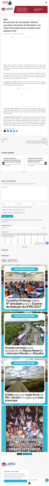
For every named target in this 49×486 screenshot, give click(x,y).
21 (11, 241)
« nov (23, 246)
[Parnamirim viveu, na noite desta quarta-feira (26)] (24, 429)
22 (17, 241)
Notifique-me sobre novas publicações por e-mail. (14, 212)
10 (31, 238)
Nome (3, 203)
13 (4, 239)
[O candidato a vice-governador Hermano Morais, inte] (24, 335)
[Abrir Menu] (46, 2)
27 (4, 243)
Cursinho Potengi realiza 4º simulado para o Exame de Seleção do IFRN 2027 (35, 160)
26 (44, 241)
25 (37, 241)
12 (44, 238)
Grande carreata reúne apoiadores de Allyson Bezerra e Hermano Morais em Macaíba (12, 160)
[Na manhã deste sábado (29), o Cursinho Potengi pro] (24, 288)
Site (34, 203)
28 (11, 243)
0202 (4, 140)
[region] (15, 477)
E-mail (19, 203)
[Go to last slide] (3, 163)
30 (24, 243)
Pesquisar (44, 227)
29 (17, 243)
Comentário (5, 187)
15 (17, 239)
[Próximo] (46, 163)
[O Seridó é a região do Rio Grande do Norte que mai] (24, 382)
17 (31, 239)
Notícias (5, 19)
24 (31, 241)
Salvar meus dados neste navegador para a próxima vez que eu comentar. (17, 207)
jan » (26, 246)
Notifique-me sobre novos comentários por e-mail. (14, 209)
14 (11, 239)
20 (4, 241)
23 (24, 241)
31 (31, 243)
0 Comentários (8, 165)
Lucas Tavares (7, 33)
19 (44, 239)
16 (24, 239)
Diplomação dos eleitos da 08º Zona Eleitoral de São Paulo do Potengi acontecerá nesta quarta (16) (37, 142)
